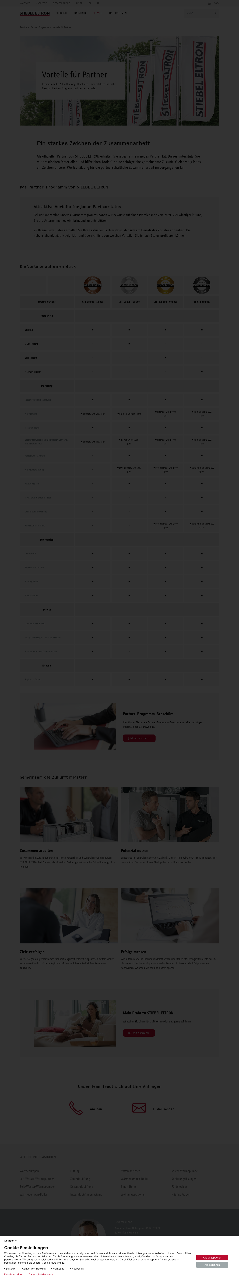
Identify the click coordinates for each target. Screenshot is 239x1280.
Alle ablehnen (212, 1264)
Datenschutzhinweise (41, 1274)
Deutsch (9, 1240)
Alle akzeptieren (212, 1257)
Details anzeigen (13, 1274)
